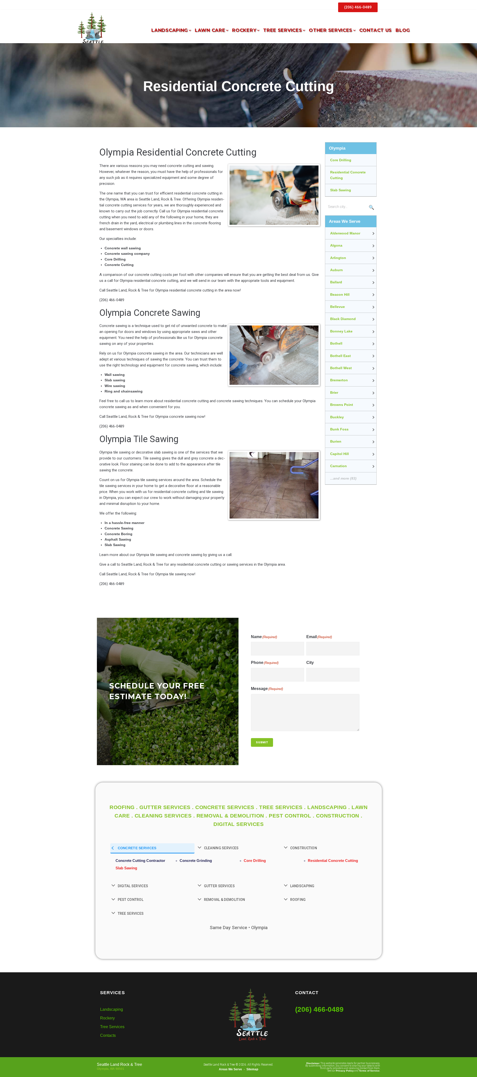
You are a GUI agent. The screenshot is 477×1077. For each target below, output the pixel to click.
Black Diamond (343, 319)
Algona (336, 245)
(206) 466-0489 (319, 1009)
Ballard (336, 282)
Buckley (337, 417)
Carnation (338, 466)
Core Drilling (340, 160)
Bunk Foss (339, 429)
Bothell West (341, 368)
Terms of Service (369, 1070)
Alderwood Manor (345, 233)
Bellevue (337, 307)
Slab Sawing (340, 190)
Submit (262, 742)
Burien (335, 441)
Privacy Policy (345, 1070)
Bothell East (340, 356)
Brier (334, 392)
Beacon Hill (340, 294)
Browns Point (341, 405)
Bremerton (339, 380)
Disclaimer (312, 1063)
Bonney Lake (341, 331)
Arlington (338, 258)
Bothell (336, 343)
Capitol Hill (339, 454)
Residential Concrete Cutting (348, 175)
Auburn (336, 270)
